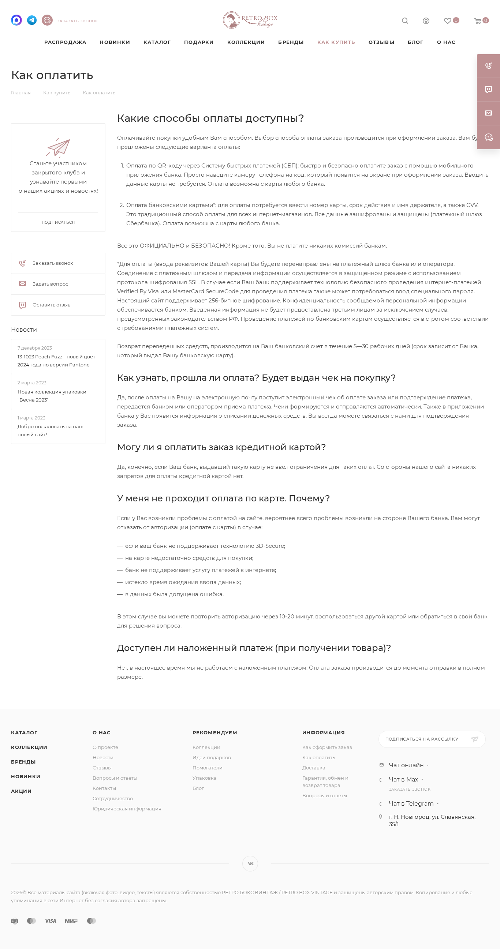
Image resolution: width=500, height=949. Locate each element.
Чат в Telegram (411, 804)
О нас (102, 732)
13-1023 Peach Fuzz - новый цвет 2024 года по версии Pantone (56, 361)
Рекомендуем (215, 732)
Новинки (26, 776)
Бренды (23, 762)
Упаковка (205, 778)
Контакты (104, 788)
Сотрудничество (113, 798)
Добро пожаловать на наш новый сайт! (50, 430)
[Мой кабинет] (426, 21)
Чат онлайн (406, 765)
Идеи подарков (212, 757)
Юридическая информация (127, 808)
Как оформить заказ (327, 747)
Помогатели (208, 768)
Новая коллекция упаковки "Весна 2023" (52, 396)
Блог (198, 788)
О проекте (105, 747)
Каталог (24, 732)
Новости (24, 329)
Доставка (313, 768)
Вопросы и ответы (115, 778)
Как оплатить (318, 757)
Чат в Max (403, 780)
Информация (323, 732)
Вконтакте (250, 863)
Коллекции (29, 747)
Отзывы (102, 768)
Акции (21, 791)
